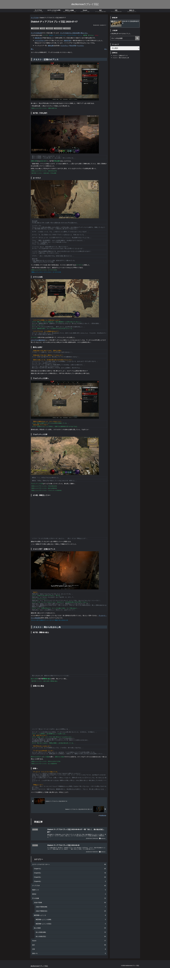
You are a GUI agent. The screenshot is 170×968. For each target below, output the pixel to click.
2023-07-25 (67, 40)
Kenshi (69, 941)
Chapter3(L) (70, 877)
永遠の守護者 (70, 902)
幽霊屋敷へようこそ (70, 915)
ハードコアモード (40, 40)
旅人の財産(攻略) (71, 932)
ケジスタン (67, 28)
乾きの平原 (73, 45)
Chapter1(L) (70, 868)
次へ (105, 49)
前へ (32, 49)
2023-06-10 (38, 38)
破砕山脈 (50, 45)
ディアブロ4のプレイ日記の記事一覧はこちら (73, 33)
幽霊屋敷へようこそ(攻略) (71, 919)
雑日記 (69, 894)
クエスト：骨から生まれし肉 (121, 57)
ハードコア (50, 28)
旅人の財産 (70, 928)
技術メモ (69, 953)
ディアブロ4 (36, 28)
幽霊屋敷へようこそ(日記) (71, 924)
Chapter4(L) (70, 881)
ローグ (43, 28)
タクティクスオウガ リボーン (69, 864)
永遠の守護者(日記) (71, 911)
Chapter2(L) (70, 873)
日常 (69, 949)
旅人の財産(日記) (71, 936)
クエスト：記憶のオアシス (120, 55)
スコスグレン (59, 28)
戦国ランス (69, 890)
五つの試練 (69, 898)
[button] (137, 38)
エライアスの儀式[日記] (38, 340)
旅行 (69, 945)
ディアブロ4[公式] (36, 33)
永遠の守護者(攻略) (71, 907)
